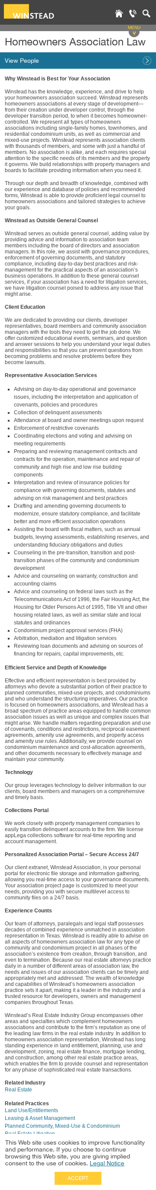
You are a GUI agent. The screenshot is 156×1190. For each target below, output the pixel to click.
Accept (78, 1178)
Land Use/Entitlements (31, 1110)
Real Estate (18, 1090)
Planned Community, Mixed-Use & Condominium (62, 1126)
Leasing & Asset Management (40, 1118)
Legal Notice (107, 1163)
